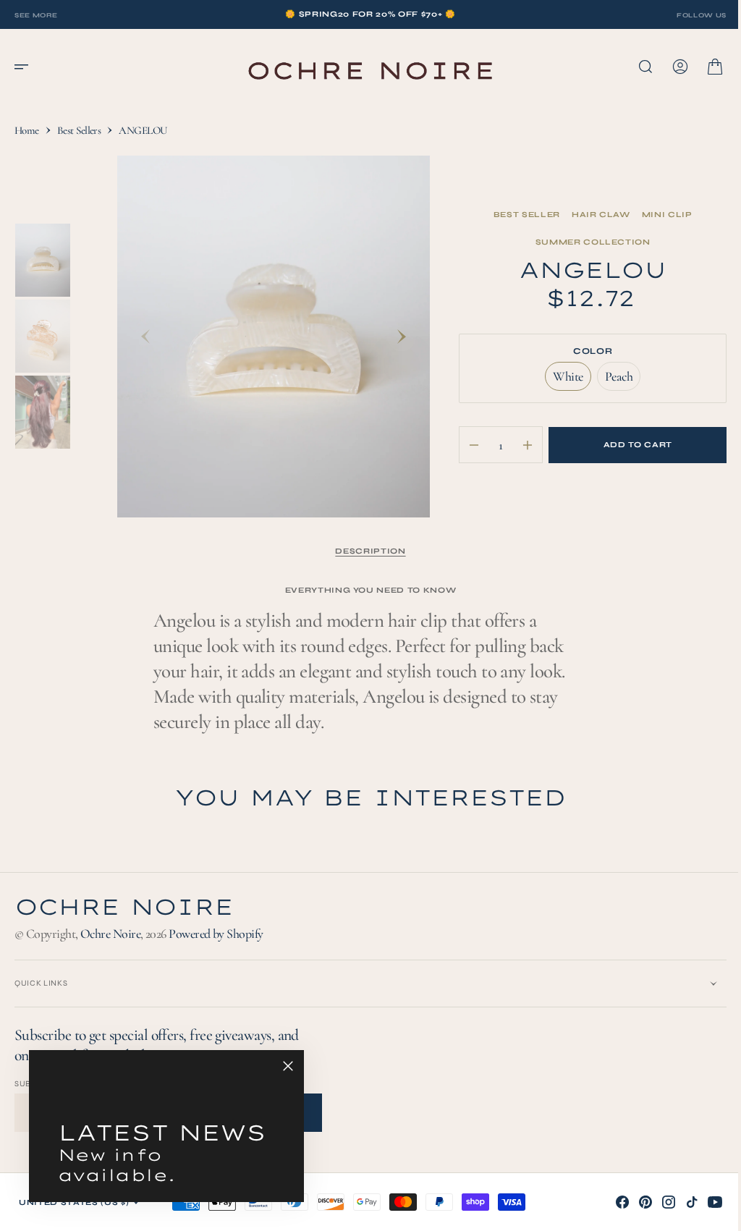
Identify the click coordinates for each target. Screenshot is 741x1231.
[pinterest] (634, 1202)
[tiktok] (681, 1202)
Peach (614, 379)
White (563, 379)
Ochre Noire (110, 934)
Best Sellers (79, 130)
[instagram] (657, 1202)
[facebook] (611, 1202)
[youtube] (704, 1202)
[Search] (634, 66)
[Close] (288, 1066)
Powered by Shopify (216, 934)
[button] (26, 66)
